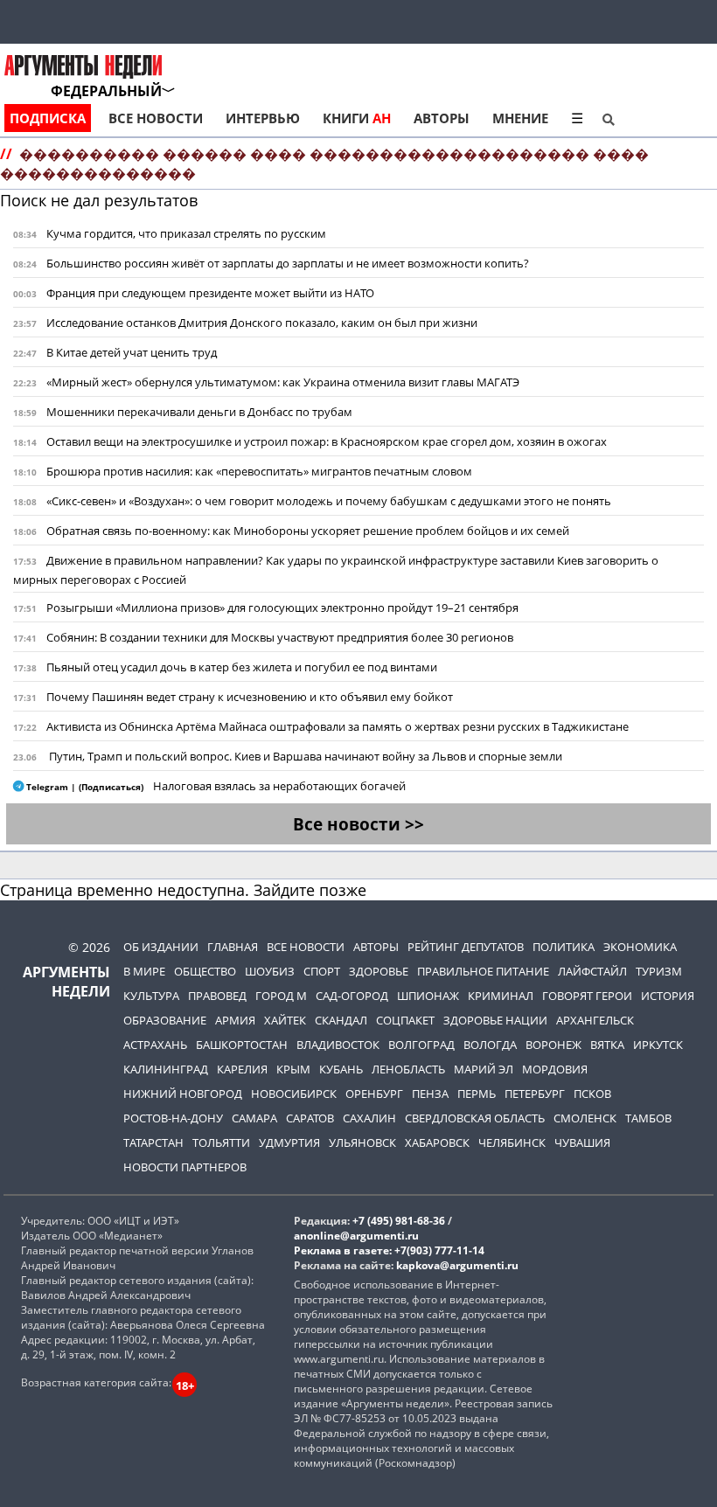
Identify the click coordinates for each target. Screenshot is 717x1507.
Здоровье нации (495, 1020)
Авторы (442, 118)
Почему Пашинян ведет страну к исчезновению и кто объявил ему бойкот (249, 697)
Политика (564, 947)
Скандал (341, 1020)
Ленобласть (408, 1069)
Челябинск (512, 1142)
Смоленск (584, 1118)
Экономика (640, 947)
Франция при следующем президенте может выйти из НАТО (210, 293)
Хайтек (285, 1020)
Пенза (430, 1093)
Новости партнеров (185, 1167)
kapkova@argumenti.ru (457, 1265)
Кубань (341, 1069)
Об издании (160, 947)
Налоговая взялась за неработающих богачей (279, 786)
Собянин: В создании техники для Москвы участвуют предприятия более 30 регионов (279, 637)
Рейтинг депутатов (465, 947)
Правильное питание (483, 971)
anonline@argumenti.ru (356, 1235)
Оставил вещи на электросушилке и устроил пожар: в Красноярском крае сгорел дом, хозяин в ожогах (326, 441)
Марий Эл (483, 1069)
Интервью (263, 118)
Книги (357, 118)
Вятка (607, 1044)
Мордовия (555, 1069)
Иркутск (658, 1044)
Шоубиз (270, 971)
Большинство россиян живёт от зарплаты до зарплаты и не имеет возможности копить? (287, 263)
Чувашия (582, 1142)
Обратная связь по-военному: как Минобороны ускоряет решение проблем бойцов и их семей (307, 530)
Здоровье (378, 971)
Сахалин (369, 1118)
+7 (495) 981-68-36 (398, 1220)
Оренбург (374, 1093)
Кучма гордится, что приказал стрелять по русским (186, 233)
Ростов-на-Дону (173, 1118)
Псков (592, 1093)
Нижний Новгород (182, 1093)
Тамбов (648, 1118)
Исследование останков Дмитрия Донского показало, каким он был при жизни (261, 322)
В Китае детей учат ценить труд (131, 352)
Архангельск (595, 1020)
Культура (151, 996)
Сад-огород (352, 996)
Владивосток (337, 1044)
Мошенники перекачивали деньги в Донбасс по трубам (199, 412)
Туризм (659, 971)
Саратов (310, 1118)
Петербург (535, 1093)
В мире (144, 971)
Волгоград (421, 1044)
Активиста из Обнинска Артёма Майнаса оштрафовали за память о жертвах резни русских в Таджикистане (337, 726)
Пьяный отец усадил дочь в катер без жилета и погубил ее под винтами (241, 667)
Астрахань (155, 1044)
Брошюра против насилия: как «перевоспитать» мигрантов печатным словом (259, 471)
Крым (293, 1069)
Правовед (217, 996)
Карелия (242, 1069)
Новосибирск (294, 1093)
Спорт (321, 971)
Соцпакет (405, 1020)
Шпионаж (428, 996)
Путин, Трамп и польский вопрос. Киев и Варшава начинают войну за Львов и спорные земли (305, 756)
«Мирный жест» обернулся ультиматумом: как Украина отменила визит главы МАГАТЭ (282, 382)
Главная (232, 947)
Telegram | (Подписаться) (85, 787)
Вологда (490, 1044)
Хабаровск (437, 1142)
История (667, 996)
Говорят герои (587, 996)
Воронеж (553, 1044)
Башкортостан (242, 1044)
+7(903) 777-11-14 (439, 1250)
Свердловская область (475, 1118)
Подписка (48, 118)
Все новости (155, 118)
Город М (281, 996)
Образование (164, 1020)
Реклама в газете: (343, 1250)
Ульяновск (362, 1142)
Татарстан (153, 1142)
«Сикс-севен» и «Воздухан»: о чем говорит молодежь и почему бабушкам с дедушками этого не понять (328, 501)
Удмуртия (289, 1142)
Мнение (520, 118)
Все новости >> (358, 824)
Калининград (165, 1069)
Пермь (476, 1093)
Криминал (500, 996)
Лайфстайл (592, 971)
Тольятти (221, 1142)
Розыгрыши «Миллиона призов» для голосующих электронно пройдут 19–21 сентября (282, 607)
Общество (205, 971)
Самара (254, 1118)
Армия (235, 1020)
